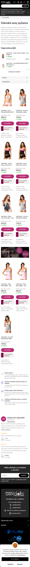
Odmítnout (10, 564)
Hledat (25, 6)
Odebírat (24, 475)
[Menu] (28, 2)
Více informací (21, 555)
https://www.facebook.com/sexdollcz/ (16, 510)
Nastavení (19, 564)
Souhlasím (16, 559)
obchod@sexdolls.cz (16, 502)
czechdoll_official (16, 513)
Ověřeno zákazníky (5, 430)
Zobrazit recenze (11, 421)
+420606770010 (16, 505)
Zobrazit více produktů (14, 71)
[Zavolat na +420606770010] (18, 2)
